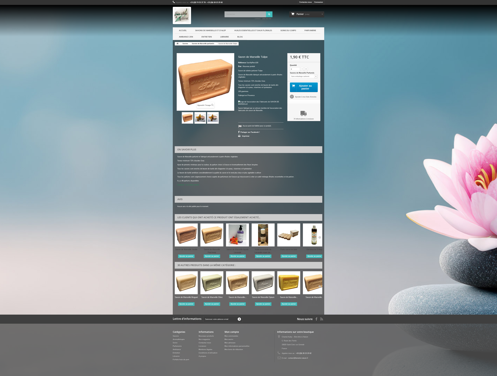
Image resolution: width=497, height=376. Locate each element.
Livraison (202, 346)
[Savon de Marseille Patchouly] (211, 234)
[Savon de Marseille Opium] (263, 282)
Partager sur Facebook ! (250, 132)
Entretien (207, 36)
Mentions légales (205, 349)
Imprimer (245, 136)
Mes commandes (231, 336)
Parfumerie (310, 30)
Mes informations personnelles (237, 346)
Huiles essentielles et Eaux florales (253, 30)
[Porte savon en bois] (288, 234)
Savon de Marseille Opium (263, 297)
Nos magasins (204, 339)
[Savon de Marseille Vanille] (186, 234)
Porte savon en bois (288, 249)
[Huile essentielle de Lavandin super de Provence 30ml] (263, 234)
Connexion (318, 2)
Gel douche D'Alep (314, 249)
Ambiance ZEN (186, 36)
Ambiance (177, 349)
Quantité (293, 65)
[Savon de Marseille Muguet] (186, 282)
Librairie (224, 36)
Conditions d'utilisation (208, 353)
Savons (176, 336)
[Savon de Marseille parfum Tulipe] (187, 118)
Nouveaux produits (206, 336)
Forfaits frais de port (181, 360)
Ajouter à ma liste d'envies (305, 97)
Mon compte (232, 331)
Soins (175, 343)
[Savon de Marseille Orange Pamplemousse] (288, 282)
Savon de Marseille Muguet (186, 297)
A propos (202, 356)
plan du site (266, 19)
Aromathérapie (179, 339)
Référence (242, 63)
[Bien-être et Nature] (197, 15)
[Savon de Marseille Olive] (211, 282)
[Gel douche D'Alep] (314, 234)
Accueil (183, 30)
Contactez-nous (305, 2)
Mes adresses (230, 343)
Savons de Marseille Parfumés (302, 73)
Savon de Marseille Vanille (186, 249)
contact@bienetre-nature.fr (298, 358)
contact (257, 19)
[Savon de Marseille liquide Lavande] (237, 234)
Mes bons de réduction (234, 349)
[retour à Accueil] (177, 43)
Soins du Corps (288, 30)
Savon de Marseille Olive (211, 297)
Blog (240, 36)
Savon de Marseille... (237, 297)
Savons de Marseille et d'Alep (210, 30)
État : (240, 66)
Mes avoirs (229, 339)
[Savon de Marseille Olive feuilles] (237, 282)
